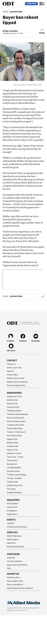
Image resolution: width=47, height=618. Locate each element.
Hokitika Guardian (14, 410)
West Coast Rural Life (15, 417)
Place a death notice (15, 581)
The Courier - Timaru (15, 457)
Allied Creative (12, 539)
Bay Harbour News (14, 435)
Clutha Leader (12, 481)
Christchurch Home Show (17, 527)
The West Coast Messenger (17, 414)
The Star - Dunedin (14, 478)
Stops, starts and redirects (17, 564)
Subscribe (31, 3)
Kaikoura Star (12, 403)
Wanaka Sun (12, 464)
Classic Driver (12, 507)
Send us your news (14, 367)
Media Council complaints (17, 381)
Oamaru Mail (12, 460)
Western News (12, 442)
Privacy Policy (12, 374)
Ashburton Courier (14, 453)
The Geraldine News (15, 428)
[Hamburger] (41, 3)
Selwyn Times (12, 449)
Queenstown (16, 11)
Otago (5, 11)
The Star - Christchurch (16, 432)
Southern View (12, 446)
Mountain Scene (13, 471)
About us (10, 371)
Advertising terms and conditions (20, 588)
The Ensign (11, 489)
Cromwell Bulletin (14, 467)
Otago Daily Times (14, 396)
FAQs (9, 568)
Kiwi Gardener (12, 503)
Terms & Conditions (14, 561)
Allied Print (11, 543)
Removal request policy (16, 385)
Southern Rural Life (14, 485)
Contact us (11, 364)
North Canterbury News (16, 421)
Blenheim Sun (12, 400)
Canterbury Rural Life (15, 425)
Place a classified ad (15, 584)
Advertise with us (13, 577)
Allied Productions (14, 536)
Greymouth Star (13, 407)
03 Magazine (12, 510)
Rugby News (12, 514)
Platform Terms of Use (15, 378)
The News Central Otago (16, 474)
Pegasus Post (12, 439)
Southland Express (14, 492)
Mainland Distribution (15, 546)
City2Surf (10, 523)
